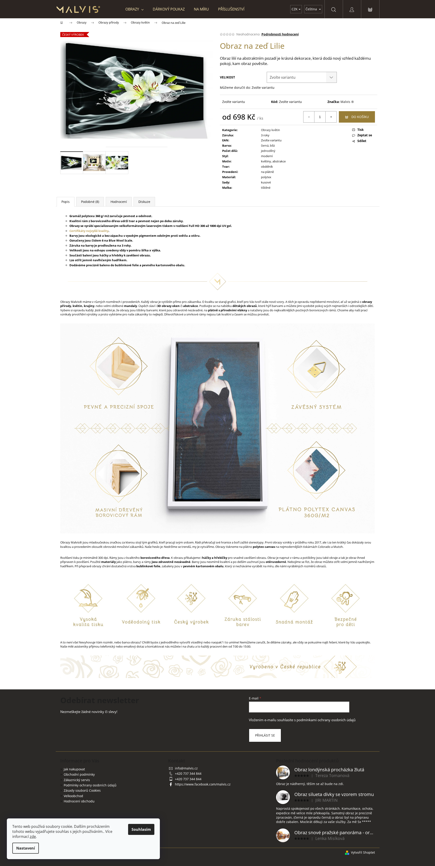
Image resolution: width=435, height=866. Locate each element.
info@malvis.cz (186, 768)
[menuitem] (134, 9)
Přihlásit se (265, 735)
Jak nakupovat (74, 769)
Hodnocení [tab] (119, 201)
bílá (272, 145)
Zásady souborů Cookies (82, 790)
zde (33, 836)
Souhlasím (141, 829)
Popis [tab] (65, 201)
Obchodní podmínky (79, 774)
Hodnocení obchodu (79, 801)
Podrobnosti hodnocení (280, 34)
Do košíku (360, 117)
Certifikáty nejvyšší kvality (88, 231)
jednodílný (268, 151)
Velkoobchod (73, 796)
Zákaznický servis (77, 780)
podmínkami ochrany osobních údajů (326, 720)
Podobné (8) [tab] (90, 201)
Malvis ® (347, 102)
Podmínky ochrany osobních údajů (90, 785)
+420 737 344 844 (188, 773)
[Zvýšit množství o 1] (330, 116)
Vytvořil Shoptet (363, 852)
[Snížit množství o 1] (308, 116)
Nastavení (25, 848)
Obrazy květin (270, 130)
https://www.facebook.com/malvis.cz (203, 784)
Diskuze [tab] (144, 201)
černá (265, 145)
